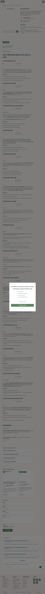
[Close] (34, 284)
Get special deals (22, 305)
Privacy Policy (22, 308)
